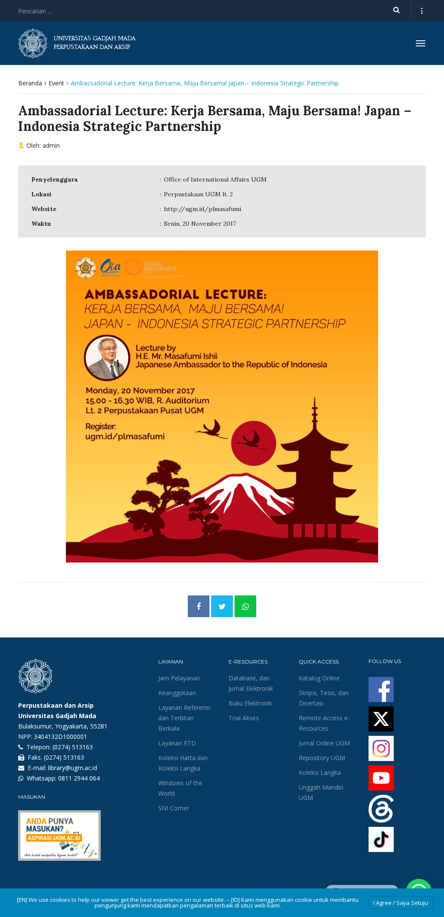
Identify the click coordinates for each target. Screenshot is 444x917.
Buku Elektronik (250, 703)
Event (56, 83)
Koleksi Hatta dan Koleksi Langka (183, 763)
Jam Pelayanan (179, 678)
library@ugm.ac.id (72, 768)
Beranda (30, 83)
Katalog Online (319, 678)
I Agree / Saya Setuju (400, 903)
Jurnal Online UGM (324, 743)
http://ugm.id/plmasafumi (202, 209)
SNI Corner (173, 808)
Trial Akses (244, 718)
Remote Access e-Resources (324, 723)
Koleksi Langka (320, 772)
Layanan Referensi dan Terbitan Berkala (184, 717)
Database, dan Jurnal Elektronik (251, 683)
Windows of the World (180, 788)
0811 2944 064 (79, 778)
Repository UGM (322, 758)
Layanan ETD (177, 743)
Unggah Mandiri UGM (321, 792)
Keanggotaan (177, 693)
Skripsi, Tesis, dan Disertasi (324, 698)
